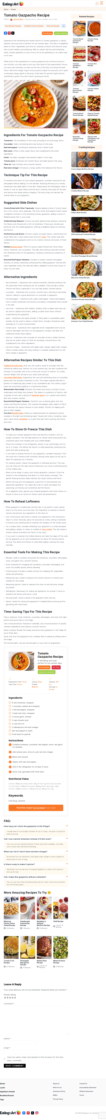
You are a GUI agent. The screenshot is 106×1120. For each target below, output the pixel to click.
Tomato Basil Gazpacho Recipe (78, 40)
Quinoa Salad (16, 247)
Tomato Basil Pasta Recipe (78, 114)
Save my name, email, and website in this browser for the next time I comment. (35, 1059)
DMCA (55, 1095)
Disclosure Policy (59, 1091)
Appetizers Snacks (7, 1092)
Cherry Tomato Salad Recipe (93, 114)
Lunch (2, 1088)
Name (7, 1039)
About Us (56, 1083)
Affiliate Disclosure (86, 1091)
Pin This (56, 667)
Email (7, 1048)
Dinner (2, 1084)
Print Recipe (47, 33)
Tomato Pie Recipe (92, 64)
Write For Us (57, 1087)
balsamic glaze (38, 395)
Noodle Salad (17, 413)
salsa (44, 237)
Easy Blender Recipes (13, 26)
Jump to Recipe (61, 33)
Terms (82, 1095)
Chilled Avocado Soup (13, 366)
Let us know (39, 808)
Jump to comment (46, 672)
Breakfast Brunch (7, 1095)
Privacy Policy (58, 1099)
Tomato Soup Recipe (93, 40)
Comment (9, 1004)
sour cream (47, 529)
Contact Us (83, 1083)
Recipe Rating (10, 995)
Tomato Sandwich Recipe (77, 65)
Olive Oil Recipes (53, 26)
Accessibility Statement (88, 1087)
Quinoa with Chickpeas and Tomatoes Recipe (93, 139)
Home (6, 9)
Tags (2, 1100)
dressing (23, 419)
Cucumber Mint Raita (13, 377)
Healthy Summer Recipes (33, 26)
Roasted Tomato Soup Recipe (78, 138)
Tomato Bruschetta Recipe (77, 90)
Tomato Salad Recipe (93, 89)
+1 (63, 26)
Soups (13, 9)
